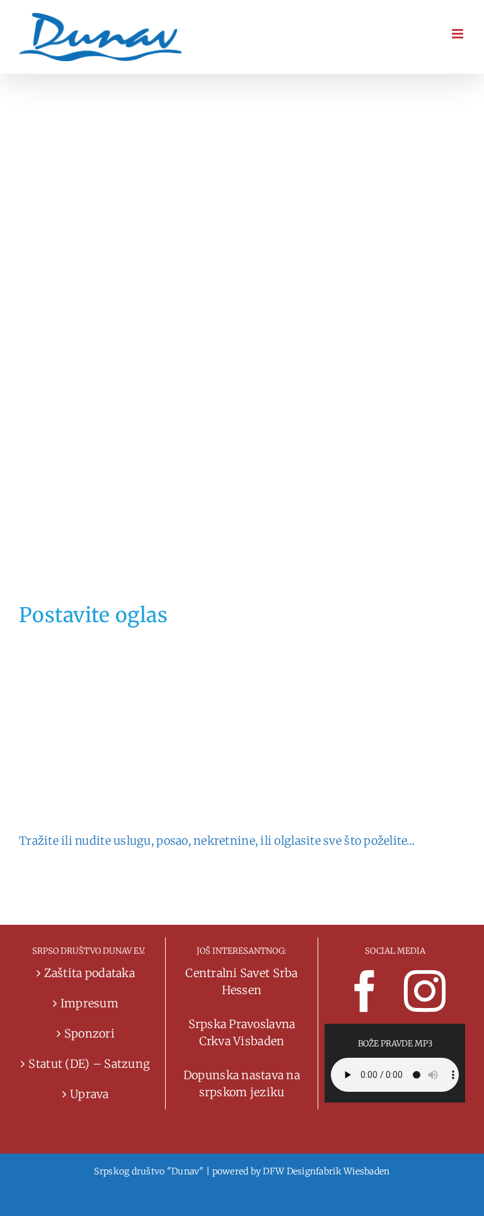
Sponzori (89, 1033)
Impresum (89, 1003)
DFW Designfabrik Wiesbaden (326, 1171)
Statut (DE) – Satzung (89, 1064)
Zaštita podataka (89, 973)
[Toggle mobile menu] (458, 33)
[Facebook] (364, 990)
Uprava (89, 1094)
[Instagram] (424, 990)
